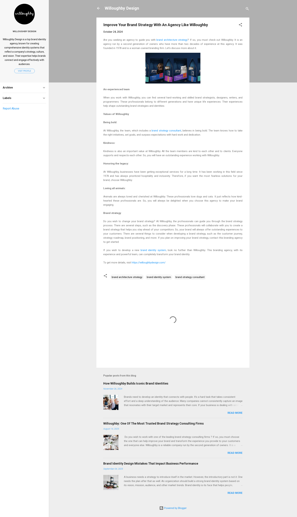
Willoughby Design (122, 8)
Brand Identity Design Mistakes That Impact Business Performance (150, 463)
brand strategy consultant (166, 130)
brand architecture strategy (172, 39)
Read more (235, 412)
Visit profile (24, 71)
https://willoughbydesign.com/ (149, 262)
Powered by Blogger (175, 508)
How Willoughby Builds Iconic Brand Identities (135, 383)
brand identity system (153, 250)
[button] (240, 25)
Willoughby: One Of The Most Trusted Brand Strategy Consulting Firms (153, 423)
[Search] (247, 9)
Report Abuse (11, 108)
